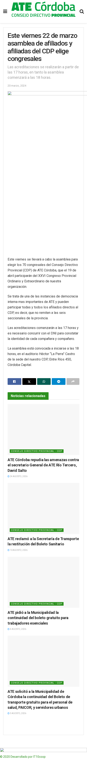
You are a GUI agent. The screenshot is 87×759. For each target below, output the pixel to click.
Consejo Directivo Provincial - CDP (36, 451)
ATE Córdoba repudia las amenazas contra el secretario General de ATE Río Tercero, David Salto (43, 465)
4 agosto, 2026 (18, 629)
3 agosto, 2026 (18, 713)
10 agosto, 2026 (18, 550)
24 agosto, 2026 (18, 476)
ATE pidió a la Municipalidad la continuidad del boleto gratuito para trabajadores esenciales (38, 617)
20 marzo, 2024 (17, 85)
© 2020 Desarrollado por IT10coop (23, 756)
